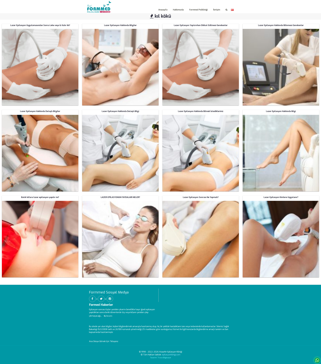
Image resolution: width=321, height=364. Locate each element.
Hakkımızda (178, 9)
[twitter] (101, 299)
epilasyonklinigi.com (171, 354)
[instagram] (110, 299)
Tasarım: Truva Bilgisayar (160, 357)
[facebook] (92, 299)
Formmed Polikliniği (198, 9)
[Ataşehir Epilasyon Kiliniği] (99, 4)
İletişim (216, 9)
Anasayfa (162, 9)
